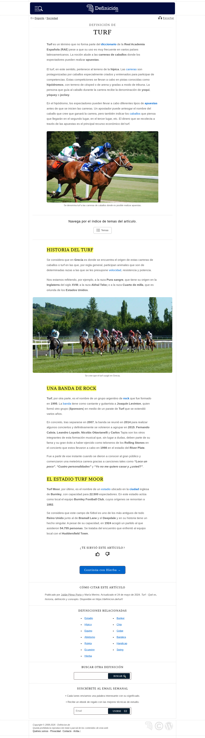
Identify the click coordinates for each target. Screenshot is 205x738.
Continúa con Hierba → (102, 570)
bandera (121, 637)
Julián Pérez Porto (71, 594)
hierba (88, 656)
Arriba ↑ (77, 731)
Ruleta (88, 643)
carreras (131, 69)
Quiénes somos (40, 731)
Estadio (88, 618)
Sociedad (52, 18)
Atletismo (89, 637)
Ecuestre (89, 649)
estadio (106, 489)
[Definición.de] (102, 8)
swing (120, 649)
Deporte (39, 18)
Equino (88, 630)
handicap (122, 643)
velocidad (115, 270)
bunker (121, 618)
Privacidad (55, 731)
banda (67, 403)
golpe (120, 630)
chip (119, 624)
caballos (135, 113)
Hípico (88, 624)
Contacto (67, 731)
